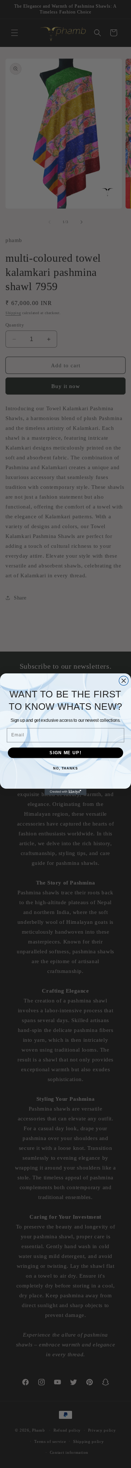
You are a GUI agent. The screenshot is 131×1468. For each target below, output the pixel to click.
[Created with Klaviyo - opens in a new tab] (65, 791)
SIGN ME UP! (65, 752)
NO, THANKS (65, 768)
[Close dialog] (123, 680)
